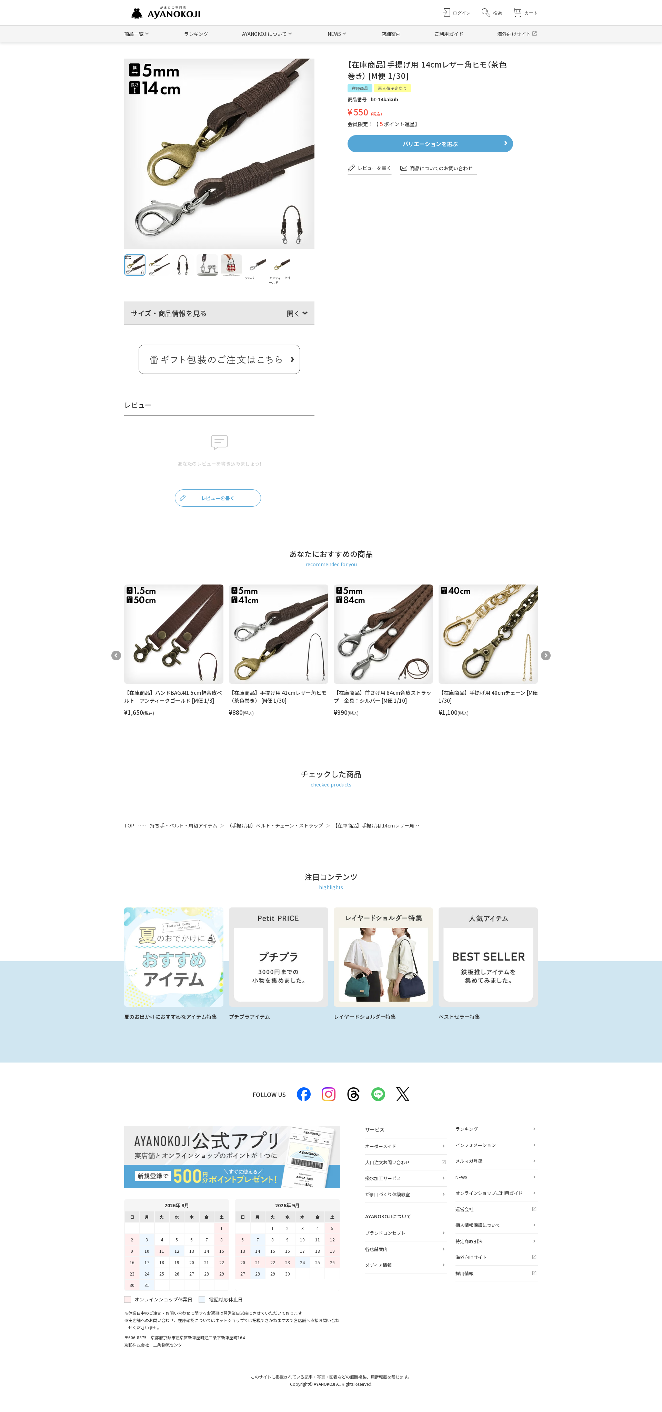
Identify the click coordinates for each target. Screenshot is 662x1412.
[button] (492, 12)
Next (546, 655)
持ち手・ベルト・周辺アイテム (183, 825)
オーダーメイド (380, 1146)
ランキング (196, 33)
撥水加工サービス (383, 1178)
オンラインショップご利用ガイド (489, 1193)
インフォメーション (475, 1145)
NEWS (461, 1177)
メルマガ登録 (468, 1161)
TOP (129, 825)
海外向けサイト (514, 33)
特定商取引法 (468, 1241)
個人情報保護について (477, 1225)
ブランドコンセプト (385, 1233)
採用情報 (464, 1273)
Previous (116, 655)
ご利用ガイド (448, 33)
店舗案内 (391, 33)
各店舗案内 (376, 1249)
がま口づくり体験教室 (387, 1194)
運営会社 (464, 1209)
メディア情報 (378, 1265)
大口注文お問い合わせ (387, 1162)
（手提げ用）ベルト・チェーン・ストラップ (275, 825)
